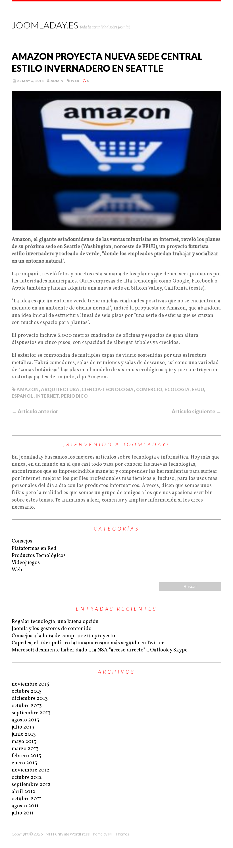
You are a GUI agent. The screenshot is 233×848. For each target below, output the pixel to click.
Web (75, 81)
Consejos (22, 541)
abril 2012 (23, 791)
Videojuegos (26, 562)
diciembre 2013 (30, 698)
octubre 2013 (27, 705)
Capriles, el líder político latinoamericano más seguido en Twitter (88, 643)
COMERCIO (149, 389)
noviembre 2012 (30, 770)
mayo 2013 (24, 741)
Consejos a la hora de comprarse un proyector (64, 635)
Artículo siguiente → (196, 411)
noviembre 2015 (30, 684)
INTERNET (47, 396)
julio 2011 (23, 813)
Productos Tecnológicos (39, 555)
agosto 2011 (25, 806)
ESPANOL (23, 396)
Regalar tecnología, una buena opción (55, 621)
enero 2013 (24, 763)
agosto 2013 (25, 720)
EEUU (198, 389)
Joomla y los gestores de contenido (51, 628)
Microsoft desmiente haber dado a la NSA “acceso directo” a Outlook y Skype (100, 650)
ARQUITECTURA (60, 389)
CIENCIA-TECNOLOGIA (108, 389)
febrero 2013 (26, 756)
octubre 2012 (27, 777)
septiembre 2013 (31, 713)
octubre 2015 (26, 691)
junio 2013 (24, 734)
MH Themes (118, 834)
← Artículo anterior (35, 411)
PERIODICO (74, 396)
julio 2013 (23, 727)
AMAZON (27, 389)
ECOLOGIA (177, 389)
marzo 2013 (25, 748)
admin (57, 81)
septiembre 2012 (31, 784)
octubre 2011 (26, 798)
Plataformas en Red (34, 548)
